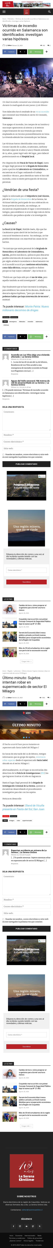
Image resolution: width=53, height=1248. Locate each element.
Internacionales (30, 1236)
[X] (39, 1226)
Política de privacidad (34, 1238)
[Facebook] (13, 1226)
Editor (10, 45)
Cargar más (26, 661)
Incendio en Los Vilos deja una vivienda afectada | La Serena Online (30, 356)
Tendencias (40, 1241)
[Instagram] (20, 1226)
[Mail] (26, 1226)
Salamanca (14, 317)
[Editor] (4, 45)
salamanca (39, 321)
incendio (30, 321)
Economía (19, 1236)
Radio (39, 1236)
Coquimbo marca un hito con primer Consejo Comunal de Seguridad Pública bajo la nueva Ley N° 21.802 (35, 621)
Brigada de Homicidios (21, 199)
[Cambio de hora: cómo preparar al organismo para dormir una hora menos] (9, 609)
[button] (4, 11)
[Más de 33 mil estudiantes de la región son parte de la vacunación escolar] (9, 652)
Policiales (11, 19)
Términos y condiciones (17, 1238)
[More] (46, 51)
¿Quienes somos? (15, 1241)
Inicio (4, 19)
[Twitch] (33, 1226)
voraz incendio (42, 112)
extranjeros (13, 321)
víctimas (6, 325)
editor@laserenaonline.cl (32, 1210)
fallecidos (22, 321)
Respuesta (14, 374)
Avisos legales (28, 1241)
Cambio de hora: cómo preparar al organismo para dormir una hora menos (32, 607)
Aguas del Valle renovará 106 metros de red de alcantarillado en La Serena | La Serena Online (30, 383)
